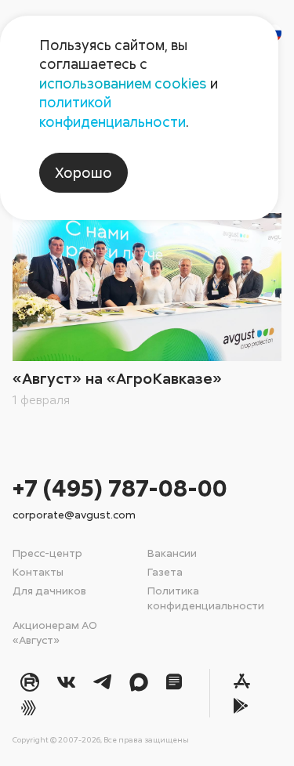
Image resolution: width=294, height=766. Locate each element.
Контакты (38, 571)
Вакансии (172, 552)
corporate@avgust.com (74, 514)
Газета (165, 571)
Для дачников (49, 590)
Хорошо (83, 172)
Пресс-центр (47, 552)
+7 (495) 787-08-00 (120, 487)
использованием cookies (123, 83)
